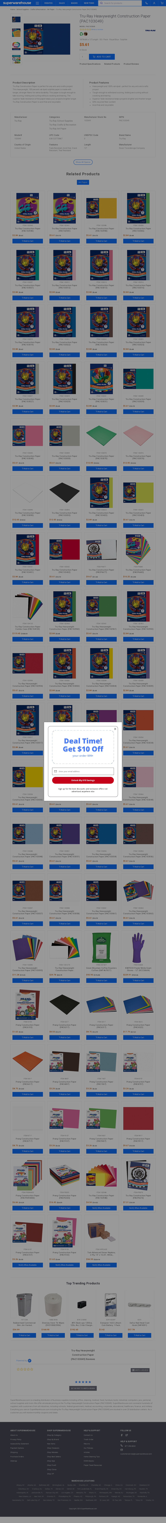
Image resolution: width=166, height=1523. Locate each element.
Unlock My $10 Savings (83, 780)
